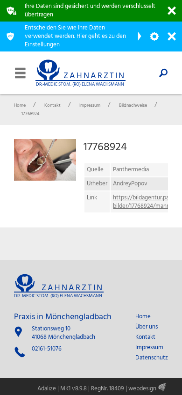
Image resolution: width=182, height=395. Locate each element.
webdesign (142, 388)
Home (143, 317)
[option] (45, 160)
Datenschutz (151, 358)
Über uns (146, 327)
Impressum (149, 348)
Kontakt (145, 337)
